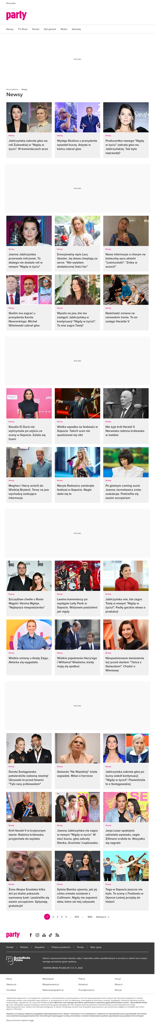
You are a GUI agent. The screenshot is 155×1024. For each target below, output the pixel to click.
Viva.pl (118, 978)
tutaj (31, 1020)
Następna (101, 916)
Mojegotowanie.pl (51, 984)
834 (77, 916)
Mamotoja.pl (48, 978)
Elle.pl (9, 978)
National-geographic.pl (53, 989)
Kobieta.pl (83, 984)
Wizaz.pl (118, 984)
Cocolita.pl (11, 989)
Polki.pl (82, 978)
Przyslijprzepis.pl (86, 989)
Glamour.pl (11, 984)
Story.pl (118, 989)
